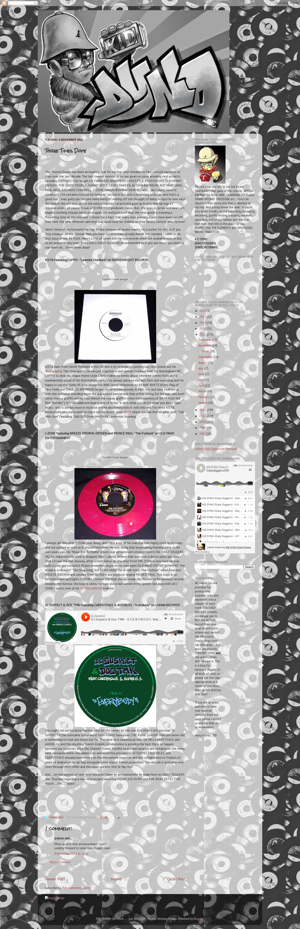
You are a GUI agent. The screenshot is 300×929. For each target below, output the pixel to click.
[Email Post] (116, 817)
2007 (203, 434)
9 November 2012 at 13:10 (71, 853)
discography (53, 371)
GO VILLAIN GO (91, 588)
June (201, 374)
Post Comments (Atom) (76, 888)
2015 (203, 317)
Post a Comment (60, 862)
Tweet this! (56, 817)
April (201, 385)
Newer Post (55, 879)
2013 (203, 328)
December (205, 340)
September (205, 357)
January (203, 403)
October (204, 351)
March (202, 391)
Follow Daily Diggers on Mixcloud (216, 449)
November (205, 345)
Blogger (198, 919)
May (201, 380)
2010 (203, 416)
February (204, 397)
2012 (203, 334)
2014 (203, 323)
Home (116, 879)
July (200, 368)
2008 (203, 428)
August (203, 363)
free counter (49, 903)
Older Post (176, 879)
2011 (203, 410)
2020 (203, 311)
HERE (127, 412)
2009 (203, 422)
